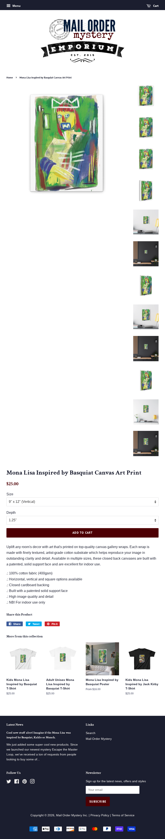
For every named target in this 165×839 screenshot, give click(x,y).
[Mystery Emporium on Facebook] (16, 782)
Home (9, 77)
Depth (11, 512)
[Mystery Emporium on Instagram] (32, 782)
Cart (155, 6)
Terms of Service (123, 815)
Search (90, 733)
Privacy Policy (99, 815)
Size (9, 494)
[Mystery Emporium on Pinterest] (24, 782)
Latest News (14, 725)
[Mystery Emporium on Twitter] (8, 782)
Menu (16, 5)
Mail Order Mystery (99, 738)
